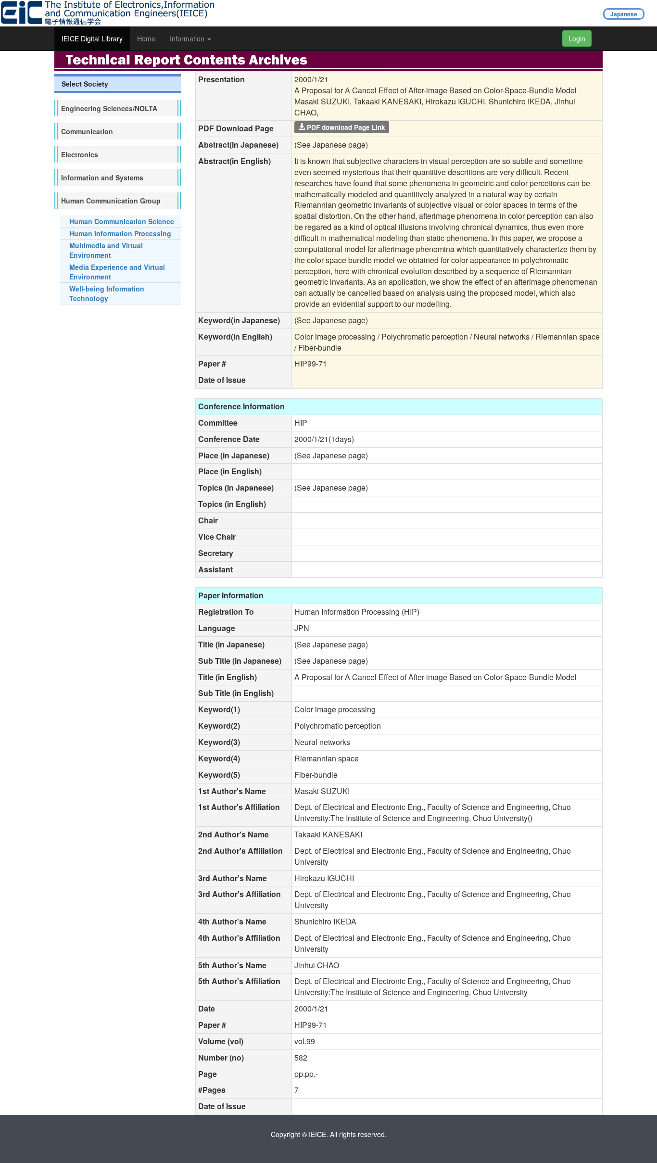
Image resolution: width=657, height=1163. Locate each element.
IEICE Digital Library (92, 38)
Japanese (623, 14)
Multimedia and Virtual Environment (106, 250)
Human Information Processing (120, 233)
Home (146, 38)
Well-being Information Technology (106, 293)
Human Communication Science (121, 221)
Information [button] (188, 38)
